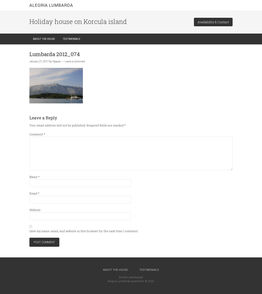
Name (34, 177)
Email (34, 193)
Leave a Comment (75, 61)
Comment (37, 134)
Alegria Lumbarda (51, 5)
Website (34, 210)
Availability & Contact (213, 22)
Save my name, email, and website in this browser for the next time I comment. (83, 231)
